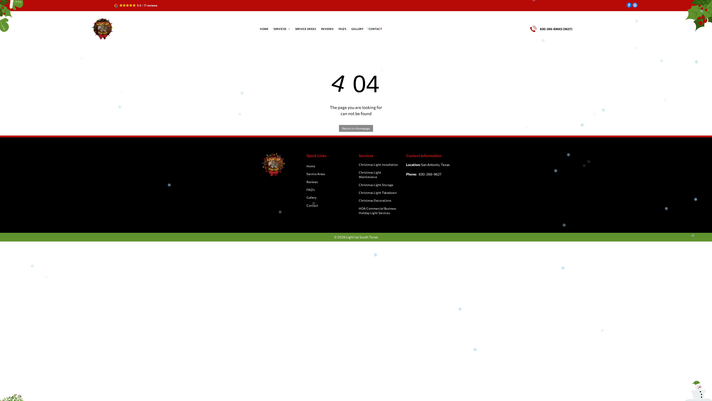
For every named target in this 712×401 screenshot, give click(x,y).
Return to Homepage (356, 128)
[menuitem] (264, 29)
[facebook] (629, 6)
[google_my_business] (634, 6)
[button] (136, 5)
